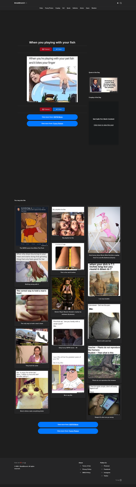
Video (41, 8)
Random (94, 8)
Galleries (75, 8)
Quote (68, 8)
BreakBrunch (24, 466)
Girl (63, 8)
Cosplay (58, 8)
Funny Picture (49, 8)
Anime (82, 8)
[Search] (121, 3)
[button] (118, 3)
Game (87, 8)
